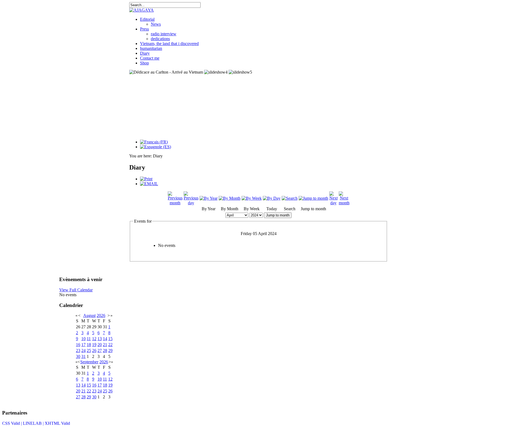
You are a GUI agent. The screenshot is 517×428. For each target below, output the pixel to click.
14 (105, 338)
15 (110, 338)
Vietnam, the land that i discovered (169, 43)
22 (110, 344)
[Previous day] (191, 203)
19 (94, 344)
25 (89, 350)
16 (78, 344)
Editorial (147, 19)
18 (89, 344)
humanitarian (151, 48)
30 (78, 356)
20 (99, 344)
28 (105, 350)
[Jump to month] (313, 198)
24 (83, 350)
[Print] (146, 179)
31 (83, 356)
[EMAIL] (149, 183)
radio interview (163, 34)
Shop (144, 63)
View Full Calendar (76, 290)
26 (94, 350)
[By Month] (229, 198)
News (156, 24)
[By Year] (209, 198)
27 (99, 350)
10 (83, 338)
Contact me (149, 58)
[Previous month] (175, 203)
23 (78, 350)
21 (105, 344)
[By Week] (252, 198)
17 (83, 344)
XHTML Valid (57, 423)
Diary (145, 53)
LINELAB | (34, 423)
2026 (101, 315)
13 (99, 338)
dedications (160, 38)
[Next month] (344, 203)
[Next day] (333, 203)
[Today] (272, 198)
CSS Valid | (12, 423)
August (89, 315)
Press (144, 29)
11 (89, 338)
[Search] (290, 198)
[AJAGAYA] (141, 10)
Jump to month (277, 215)
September (89, 362)
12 (94, 338)
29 (110, 350)
